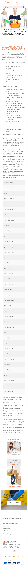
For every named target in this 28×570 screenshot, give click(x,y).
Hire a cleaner (14, 503)
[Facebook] (5, 556)
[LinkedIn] (18, 556)
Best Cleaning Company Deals (10, 523)
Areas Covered (7, 532)
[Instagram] (14, 556)
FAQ (4, 525)
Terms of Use (6, 530)
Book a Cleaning (7, 534)
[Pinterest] (22, 556)
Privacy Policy (6, 528)
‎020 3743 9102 (9, 543)
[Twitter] (9, 556)
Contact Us (6, 526)
